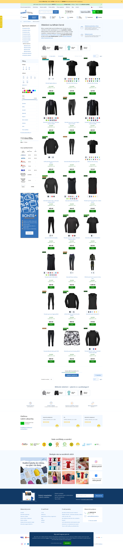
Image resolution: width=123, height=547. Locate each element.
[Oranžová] (95, 349)
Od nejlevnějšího (52, 56)
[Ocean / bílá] (93, 312)
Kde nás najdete (93, 520)
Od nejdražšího (60, 56)
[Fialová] (71, 79)
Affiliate (43, 520)
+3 (78, 81)
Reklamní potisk (89, 34)
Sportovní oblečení (27, 21)
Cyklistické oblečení (27, 53)
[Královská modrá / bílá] (92, 196)
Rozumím (67, 543)
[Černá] (49, 79)
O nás (42, 512)
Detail (51, 93)
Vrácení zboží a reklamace (26, 518)
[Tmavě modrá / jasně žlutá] (50, 118)
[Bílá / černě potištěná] (93, 236)
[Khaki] (79, 79)
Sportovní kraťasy (26, 37)
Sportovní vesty (26, 32)
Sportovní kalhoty (26, 36)
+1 (99, 159)
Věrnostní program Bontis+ (25, 7)
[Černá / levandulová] (71, 273)
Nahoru (98, 375)
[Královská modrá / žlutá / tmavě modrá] (92, 273)
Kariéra (42, 522)
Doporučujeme (44, 56)
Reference (68, 7)
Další (101, 56)
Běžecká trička (27, 49)
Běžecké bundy (27, 45)
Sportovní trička (26, 28)
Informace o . (84, 499)
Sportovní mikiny (26, 30)
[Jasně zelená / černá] (46, 120)
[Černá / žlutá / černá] (93, 273)
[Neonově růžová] (95, 159)
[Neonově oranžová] (67, 81)
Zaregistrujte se (60, 4)
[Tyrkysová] (77, 79)
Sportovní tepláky (26, 39)
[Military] (71, 81)
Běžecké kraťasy (27, 47)
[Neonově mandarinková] (97, 159)
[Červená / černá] (48, 118)
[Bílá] (51, 79)
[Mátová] (75, 81)
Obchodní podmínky (24, 514)
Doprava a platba (43, 7)
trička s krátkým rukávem (54, 34)
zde (60, 543)
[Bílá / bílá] (97, 196)
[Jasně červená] (52, 196)
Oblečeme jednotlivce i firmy (92, 26)
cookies (47, 538)
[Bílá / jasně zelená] (54, 118)
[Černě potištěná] (53, 157)
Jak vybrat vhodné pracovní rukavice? (70, 512)
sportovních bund (49, 38)
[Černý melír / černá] (54, 120)
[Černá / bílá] (44, 118)
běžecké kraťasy (44, 34)
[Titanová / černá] (52, 120)
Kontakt (77, 7)
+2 (99, 81)
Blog (73, 7)
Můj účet (100, 7)
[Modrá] (93, 349)
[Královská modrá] (75, 79)
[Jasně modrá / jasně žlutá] (56, 118)
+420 (69, 11)
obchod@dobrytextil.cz (93, 516)
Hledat (56, 12)
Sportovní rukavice (27, 55)
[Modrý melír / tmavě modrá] (50, 120)
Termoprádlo (26, 41)
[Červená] (69, 79)
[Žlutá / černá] (95, 196)
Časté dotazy (35, 7)
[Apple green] (73, 81)
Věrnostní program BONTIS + (26, 524)
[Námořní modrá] (53, 79)
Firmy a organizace (60, 7)
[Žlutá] (73, 79)
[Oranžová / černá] (93, 196)
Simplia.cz (100, 543)
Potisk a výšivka (52, 7)
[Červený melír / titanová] (52, 118)
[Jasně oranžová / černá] (58, 118)
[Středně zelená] (76, 81)
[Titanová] (54, 196)
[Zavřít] (121, 1)
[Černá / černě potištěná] (92, 236)
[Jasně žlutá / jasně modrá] (48, 120)
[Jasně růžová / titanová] (56, 120)
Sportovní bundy (26, 34)
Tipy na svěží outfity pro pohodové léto (70, 526)
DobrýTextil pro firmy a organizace (48, 516)
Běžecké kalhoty (27, 51)
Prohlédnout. (80, 1)
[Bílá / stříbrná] (46, 118)
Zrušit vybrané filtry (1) (26, 132)
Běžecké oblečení (26, 43)
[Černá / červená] (90, 196)
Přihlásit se (99, 495)
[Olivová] (52, 236)
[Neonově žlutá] (65, 81)
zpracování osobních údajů (87, 499)
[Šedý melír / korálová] (73, 273)
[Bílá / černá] (88, 196)
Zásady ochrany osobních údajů (27, 522)
